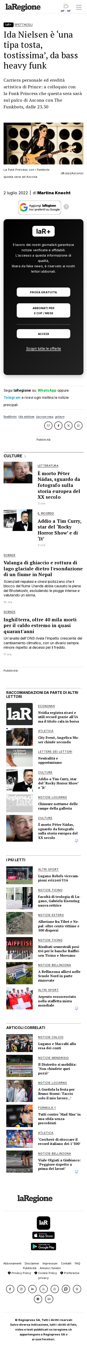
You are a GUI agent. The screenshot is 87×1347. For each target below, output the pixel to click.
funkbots (10, 417)
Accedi (43, 334)
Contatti (66, 1263)
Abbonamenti (12, 1263)
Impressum (50, 1263)
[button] (10, 1289)
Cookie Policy (47, 1273)
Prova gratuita (43, 292)
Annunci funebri (50, 1268)
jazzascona (45, 417)
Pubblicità (29, 1268)
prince (60, 417)
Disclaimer (32, 1263)
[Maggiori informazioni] (66, 207)
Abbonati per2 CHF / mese (43, 310)
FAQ (77, 1263)
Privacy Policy (21, 1273)
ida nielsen (26, 417)
